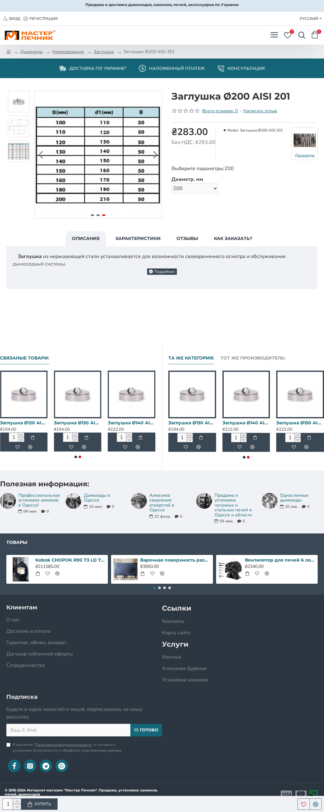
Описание (86, 238)
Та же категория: (191, 358)
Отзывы (187, 238)
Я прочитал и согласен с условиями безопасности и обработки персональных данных (67, 747)
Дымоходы (31, 52)
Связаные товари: (24, 358)
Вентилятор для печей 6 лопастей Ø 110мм (280, 560)
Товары (16, 542)
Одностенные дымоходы (294, 498)
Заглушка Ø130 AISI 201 (77, 423)
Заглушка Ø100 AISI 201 (185, 423)
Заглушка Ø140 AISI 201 (131, 423)
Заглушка (104, 52)
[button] (40, 154)
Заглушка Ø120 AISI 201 (23, 423)
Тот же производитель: (253, 358)
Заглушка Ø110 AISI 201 (239, 423)
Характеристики (138, 238)
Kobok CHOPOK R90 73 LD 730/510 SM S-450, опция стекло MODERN (70, 560)
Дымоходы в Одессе (97, 498)
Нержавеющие (68, 52)
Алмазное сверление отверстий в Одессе (161, 503)
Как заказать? (233, 238)
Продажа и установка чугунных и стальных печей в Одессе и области (233, 505)
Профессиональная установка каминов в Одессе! (39, 500)
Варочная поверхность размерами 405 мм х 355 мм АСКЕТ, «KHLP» (175, 560)
